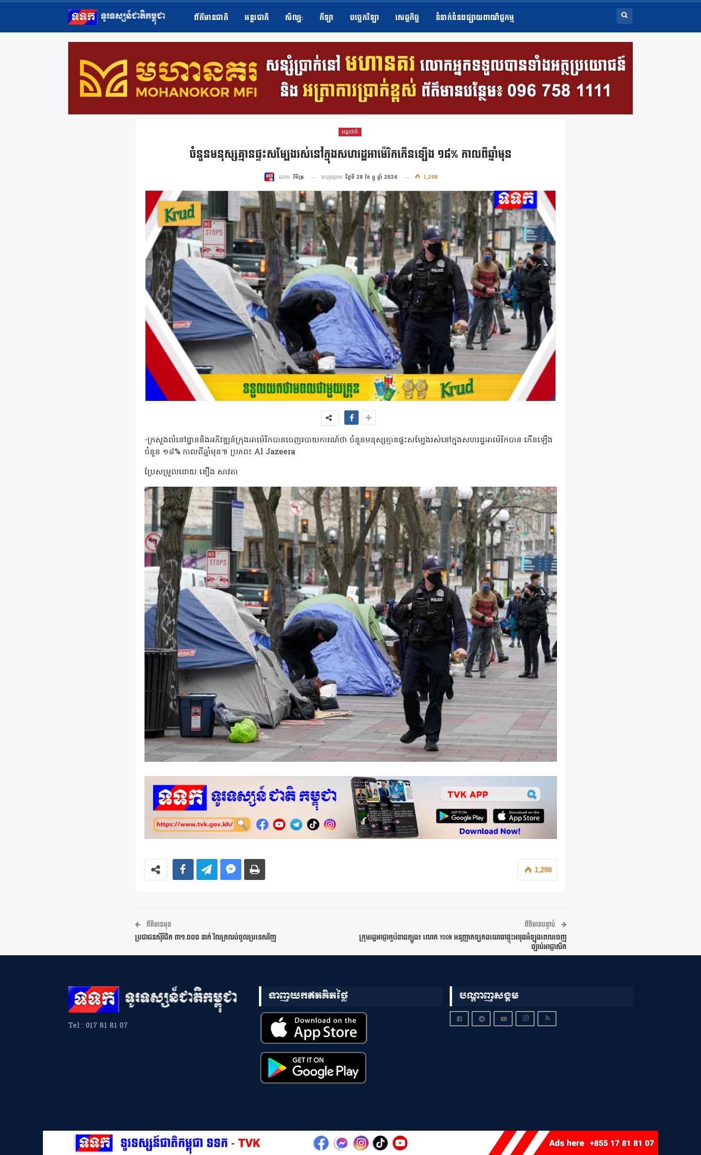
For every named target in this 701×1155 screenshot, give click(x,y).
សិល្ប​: (294, 17)
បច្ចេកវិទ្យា (364, 17)
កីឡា (327, 17)
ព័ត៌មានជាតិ (211, 17)
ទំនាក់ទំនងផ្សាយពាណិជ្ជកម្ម (475, 17)
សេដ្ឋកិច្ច (407, 17)
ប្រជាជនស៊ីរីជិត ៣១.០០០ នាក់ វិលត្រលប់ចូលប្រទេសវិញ (205, 937)
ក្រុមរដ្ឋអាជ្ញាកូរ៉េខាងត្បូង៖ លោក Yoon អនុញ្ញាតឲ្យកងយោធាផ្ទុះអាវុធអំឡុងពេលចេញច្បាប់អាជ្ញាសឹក (463, 942)
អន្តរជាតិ (257, 17)
